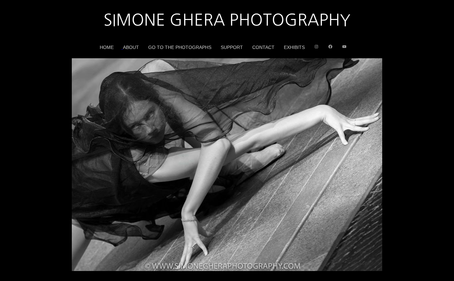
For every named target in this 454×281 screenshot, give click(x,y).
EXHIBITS (294, 47)
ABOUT (131, 47)
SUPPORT (232, 47)
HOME (107, 47)
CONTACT (263, 47)
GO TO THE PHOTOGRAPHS (179, 47)
